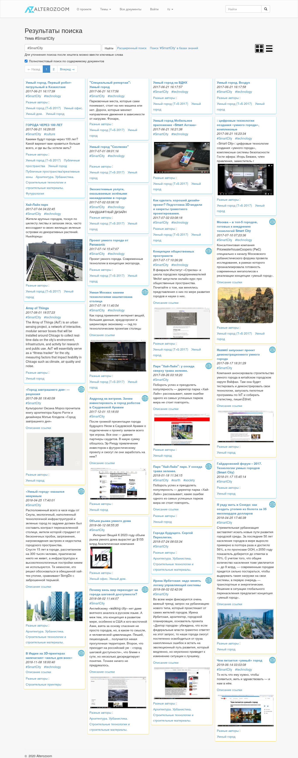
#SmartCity (33, 96)
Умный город (55, 113)
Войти (154, 9)
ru (169, 9)
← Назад (33, 69)
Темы (104, 9)
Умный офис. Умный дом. (107, 578)
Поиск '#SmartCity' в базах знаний (174, 48)
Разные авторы (37, 102)
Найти (109, 48)
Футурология (35, 193)
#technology (52, 96)
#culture (49, 134)
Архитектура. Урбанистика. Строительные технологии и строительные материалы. (50, 182)
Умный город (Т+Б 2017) (43, 108)
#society (189, 480)
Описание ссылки (229, 282)
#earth (175, 480)
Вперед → (67, 69)
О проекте (84, 9)
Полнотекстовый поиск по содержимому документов (66, 61)
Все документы (130, 9)
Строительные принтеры (43, 684)
